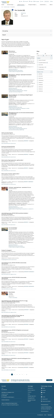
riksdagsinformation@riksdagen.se (8, 397)
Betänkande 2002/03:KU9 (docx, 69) (16, 89)
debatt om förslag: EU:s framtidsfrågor (17, 247)
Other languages (37, 1)
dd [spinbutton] (41, 55)
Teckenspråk (26, 1)
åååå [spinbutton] (38, 55)
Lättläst (21, 1)
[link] (9, 374)
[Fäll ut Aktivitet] (51, 58)
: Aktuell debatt (13, 297)
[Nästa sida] (27, 374)
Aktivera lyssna (47, 1)
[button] (11, 5)
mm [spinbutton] (40, 55)
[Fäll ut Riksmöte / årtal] (51, 72)
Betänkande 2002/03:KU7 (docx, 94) (16, 107)
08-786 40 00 (5, 389)
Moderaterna (23, 13)
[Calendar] (43, 56)
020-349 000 (5, 395)
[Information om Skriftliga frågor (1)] (45, 67)
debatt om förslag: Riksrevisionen (16, 71)
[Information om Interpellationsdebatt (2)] (47, 62)
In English (31, 1)
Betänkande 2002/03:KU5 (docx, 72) (16, 127)
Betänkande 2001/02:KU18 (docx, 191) (16, 207)
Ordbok (42, 1)
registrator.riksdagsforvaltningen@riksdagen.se (11, 404)
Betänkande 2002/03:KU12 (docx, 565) (16, 70)
